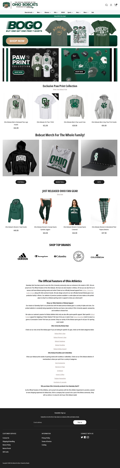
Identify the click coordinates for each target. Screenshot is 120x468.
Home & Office (60, 374)
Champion (90, 290)
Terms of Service (46, 441)
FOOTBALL (21, 182)
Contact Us (6, 438)
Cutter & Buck (30, 293)
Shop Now (60, 194)
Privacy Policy (46, 438)
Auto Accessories (60, 363)
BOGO (63, 12)
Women (47, 12)
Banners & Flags (60, 367)
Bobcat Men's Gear (60, 333)
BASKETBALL (60, 182)
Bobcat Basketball (79, 317)
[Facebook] (85, 437)
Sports (70, 12)
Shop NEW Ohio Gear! (60, 16)
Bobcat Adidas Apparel (60, 349)
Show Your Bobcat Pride (60, 89)
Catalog (44, 445)
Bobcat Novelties (60, 345)
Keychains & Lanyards (60, 382)
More (85, 12)
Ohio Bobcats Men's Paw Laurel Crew (74, 122)
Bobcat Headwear (60, 341)
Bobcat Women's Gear (60, 337)
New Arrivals (29, 12)
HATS (99, 182)
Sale (93, 12)
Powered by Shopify (25, 463)
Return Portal (7, 448)
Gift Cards (6, 452)
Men (38, 12)
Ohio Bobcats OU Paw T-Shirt (45, 122)
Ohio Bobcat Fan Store (15, 463)
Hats (77, 12)
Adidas (84, 290)
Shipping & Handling (9, 441)
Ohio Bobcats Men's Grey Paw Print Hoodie (104, 122)
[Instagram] (88, 437)
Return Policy (7, 445)
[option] (60, 32)
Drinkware (60, 371)
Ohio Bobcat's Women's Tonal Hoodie (16, 227)
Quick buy (16, 117)
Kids (55, 12)
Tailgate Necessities (60, 378)
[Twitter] (82, 437)
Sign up (80, 422)
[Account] (111, 5)
